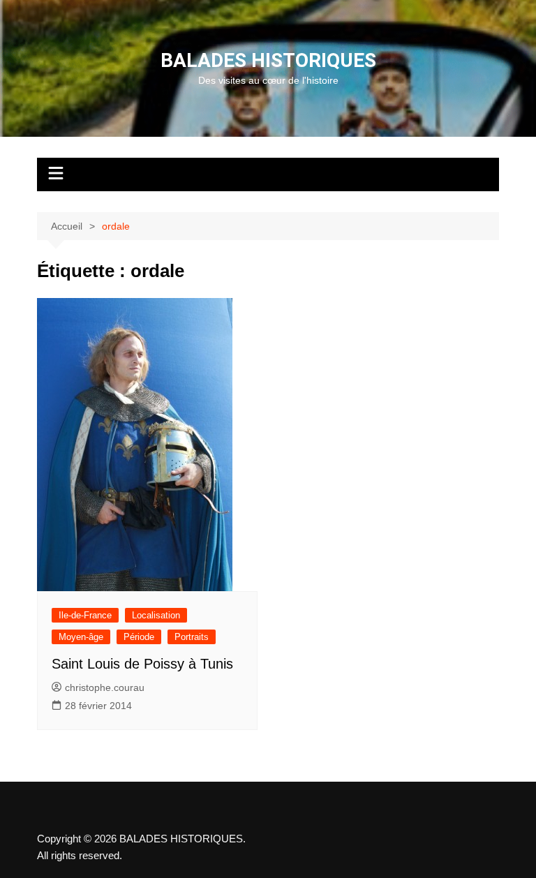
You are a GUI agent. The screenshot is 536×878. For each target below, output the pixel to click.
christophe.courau (104, 687)
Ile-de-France (85, 615)
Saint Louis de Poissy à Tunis (142, 663)
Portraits (191, 637)
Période (139, 637)
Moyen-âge (81, 637)
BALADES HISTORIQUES (268, 60)
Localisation (156, 615)
